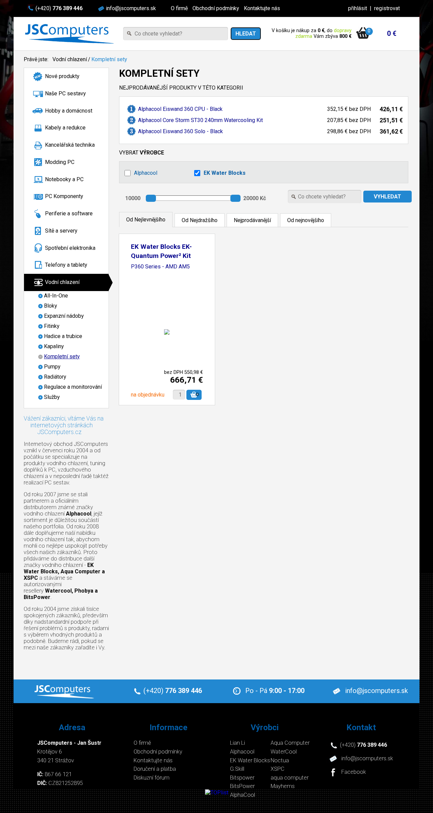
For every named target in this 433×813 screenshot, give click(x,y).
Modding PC (59, 162)
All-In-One (56, 295)
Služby (52, 397)
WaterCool (284, 751)
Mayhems (283, 786)
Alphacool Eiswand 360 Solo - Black (180, 131)
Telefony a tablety (66, 265)
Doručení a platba (155, 769)
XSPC (277, 769)
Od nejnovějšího (305, 220)
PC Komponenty (64, 196)
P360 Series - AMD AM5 (160, 267)
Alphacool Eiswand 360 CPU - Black (180, 109)
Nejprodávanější (252, 220)
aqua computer (290, 777)
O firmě (179, 8)
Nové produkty (62, 76)
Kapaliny (54, 346)
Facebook (353, 772)
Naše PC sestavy (65, 93)
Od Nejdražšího (200, 220)
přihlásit (357, 8)
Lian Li (237, 743)
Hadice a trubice (63, 336)
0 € (391, 33)
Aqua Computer (290, 743)
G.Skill (237, 769)
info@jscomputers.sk (131, 8)
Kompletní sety (109, 59)
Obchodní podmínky (215, 8)
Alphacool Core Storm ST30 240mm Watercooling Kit (200, 120)
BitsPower (242, 786)
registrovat (387, 8)
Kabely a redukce (65, 127)
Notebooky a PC (64, 179)
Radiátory (55, 377)
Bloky (50, 306)
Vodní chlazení (69, 59)
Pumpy (52, 366)
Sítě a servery (61, 231)
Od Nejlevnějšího (145, 219)
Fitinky (52, 326)
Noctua (280, 760)
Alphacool (145, 173)
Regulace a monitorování (73, 387)
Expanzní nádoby (64, 316)
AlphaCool (242, 795)
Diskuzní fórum (151, 777)
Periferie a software (69, 213)
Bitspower (242, 777)
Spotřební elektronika (70, 248)
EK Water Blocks (225, 173)
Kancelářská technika (70, 145)
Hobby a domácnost (68, 110)
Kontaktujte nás (262, 8)
